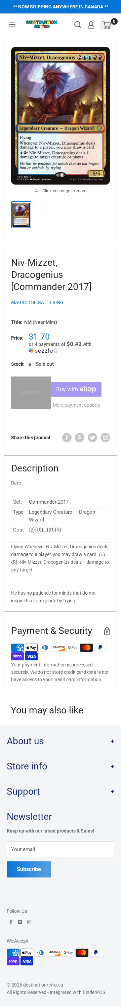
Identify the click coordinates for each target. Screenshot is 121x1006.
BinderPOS (94, 992)
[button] (69, 347)
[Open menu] (12, 24)
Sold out (31, 392)
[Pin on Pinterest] (79, 437)
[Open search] (78, 25)
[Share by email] (105, 437)
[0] (106, 24)
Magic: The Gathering (37, 302)
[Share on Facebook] (67, 437)
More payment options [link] (76, 405)
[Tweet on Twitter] (92, 437)
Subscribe (29, 869)
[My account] (91, 25)
